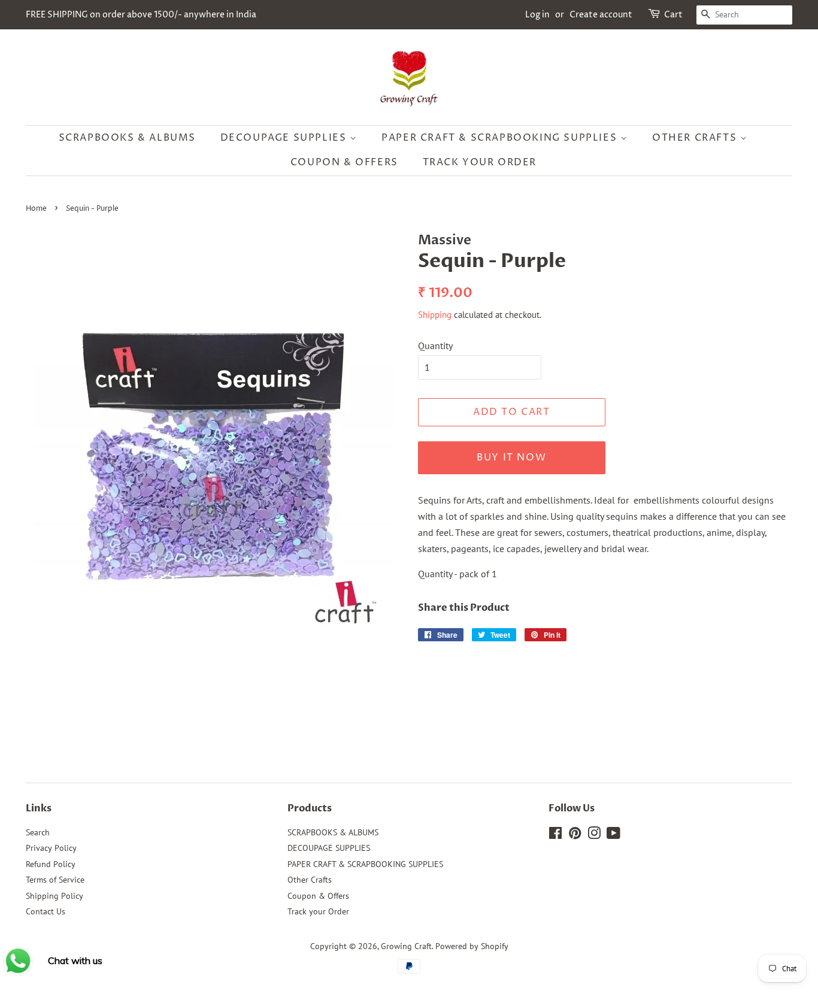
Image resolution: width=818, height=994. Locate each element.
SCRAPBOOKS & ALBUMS (127, 137)
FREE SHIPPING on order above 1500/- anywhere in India (141, 14)
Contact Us (45, 911)
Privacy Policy (51, 848)
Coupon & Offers (344, 162)
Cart (673, 14)
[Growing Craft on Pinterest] (574, 835)
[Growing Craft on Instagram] (594, 835)
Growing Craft (406, 946)
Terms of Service (55, 879)
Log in (537, 14)
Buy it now (511, 457)
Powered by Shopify (471, 946)
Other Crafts (696, 137)
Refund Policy (50, 864)
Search (38, 832)
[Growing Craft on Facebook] (555, 835)
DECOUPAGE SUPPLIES (285, 137)
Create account (600, 14)
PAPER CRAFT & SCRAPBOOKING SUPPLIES (500, 137)
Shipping (435, 314)
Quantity (435, 345)
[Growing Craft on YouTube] (613, 835)
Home (36, 209)
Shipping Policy (54, 895)
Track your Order (480, 162)
